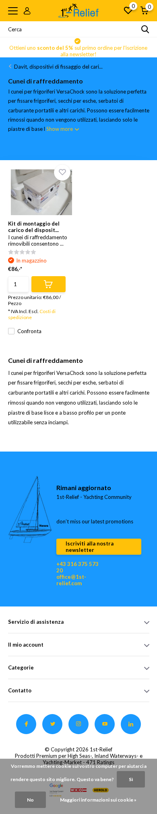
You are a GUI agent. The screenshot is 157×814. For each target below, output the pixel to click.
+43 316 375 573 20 (77, 567)
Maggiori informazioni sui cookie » (98, 800)
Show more (60, 129)
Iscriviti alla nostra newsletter (90, 546)
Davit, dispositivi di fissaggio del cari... (58, 66)
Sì (131, 779)
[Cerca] (145, 29)
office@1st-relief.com (71, 580)
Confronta (29, 331)
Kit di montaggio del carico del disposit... (34, 226)
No (30, 800)
